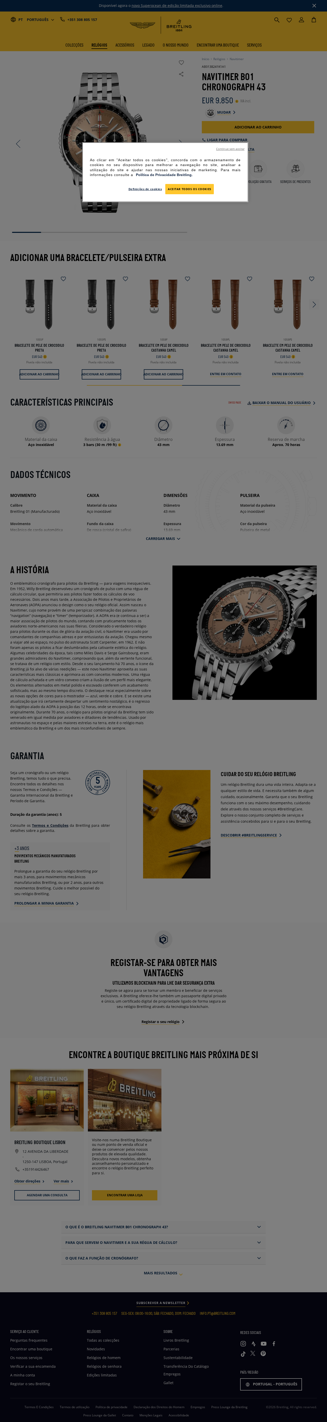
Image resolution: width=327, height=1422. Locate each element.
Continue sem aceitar (230, 149)
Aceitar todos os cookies (189, 189)
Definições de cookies (145, 189)
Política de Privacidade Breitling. (164, 175)
